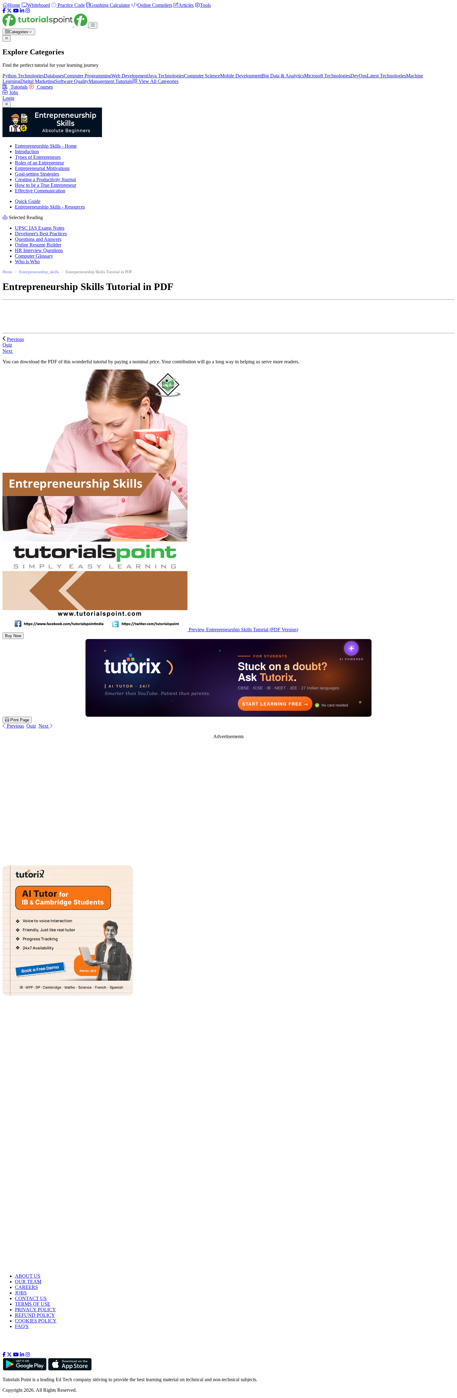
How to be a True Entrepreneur (45, 185)
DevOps (358, 75)
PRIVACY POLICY (35, 1309)
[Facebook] (4, 10)
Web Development (129, 75)
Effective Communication (40, 190)
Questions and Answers (38, 239)
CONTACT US (31, 1298)
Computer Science (202, 75)
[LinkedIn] (22, 10)
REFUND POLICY (35, 1315)
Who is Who (27, 261)
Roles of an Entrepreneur (39, 162)
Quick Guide (27, 201)
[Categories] (93, 25)
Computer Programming (87, 75)
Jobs (13, 92)
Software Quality (72, 81)
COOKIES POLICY (36, 1320)
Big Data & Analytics (283, 75)
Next (7, 351)
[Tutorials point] (45, 25)
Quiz (31, 726)
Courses (44, 87)
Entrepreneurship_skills (39, 271)
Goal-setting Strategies (37, 174)
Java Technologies (166, 75)
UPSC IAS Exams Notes (39, 228)
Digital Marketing (37, 81)
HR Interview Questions (39, 250)
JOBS (21, 1292)
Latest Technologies (386, 75)
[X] (9, 10)
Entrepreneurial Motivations (42, 168)
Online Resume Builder (38, 244)
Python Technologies (23, 75)
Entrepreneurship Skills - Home (46, 146)
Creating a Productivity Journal (45, 179)
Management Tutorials (110, 81)
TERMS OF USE (32, 1304)
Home (7, 271)
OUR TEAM (28, 1281)
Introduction (27, 151)
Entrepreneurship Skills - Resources (50, 206)
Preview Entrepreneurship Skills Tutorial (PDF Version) (242, 629)
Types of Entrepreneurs (38, 157)
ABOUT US (27, 1276)
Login (8, 98)
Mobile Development (241, 75)
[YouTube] (16, 10)
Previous (15, 339)
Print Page (19, 720)
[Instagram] (27, 10)
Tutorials (18, 87)
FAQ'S (22, 1326)
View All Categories (157, 81)
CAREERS (26, 1287)
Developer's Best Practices (41, 233)
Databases (54, 75)
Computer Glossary (34, 256)
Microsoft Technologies (327, 75)
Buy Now (13, 635)
